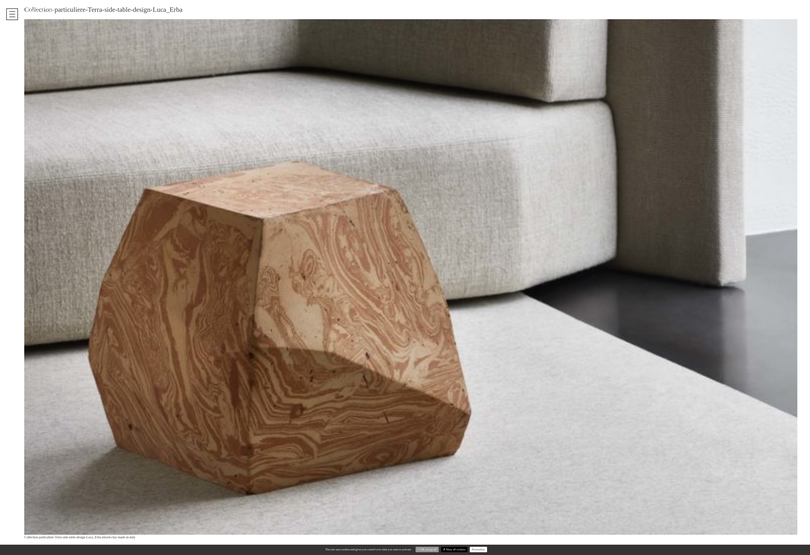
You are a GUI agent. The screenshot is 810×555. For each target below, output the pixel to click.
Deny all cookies (455, 549)
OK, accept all (428, 549)
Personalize (478, 549)
